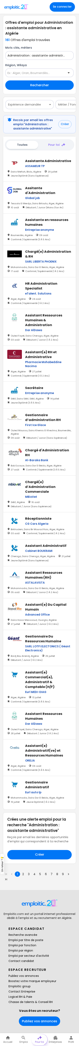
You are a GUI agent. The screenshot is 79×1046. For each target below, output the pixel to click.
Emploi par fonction (22, 945)
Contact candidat (21, 961)
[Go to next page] (68, 874)
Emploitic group (20, 986)
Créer (65, 124)
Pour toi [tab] (54, 145)
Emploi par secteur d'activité (29, 956)
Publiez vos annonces (24, 976)
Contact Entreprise (22, 992)
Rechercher (39, 85)
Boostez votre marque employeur (32, 981)
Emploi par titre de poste (26, 940)
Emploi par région (21, 950)
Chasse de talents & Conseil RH (31, 1002)
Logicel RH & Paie (20, 997)
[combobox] (37, 55)
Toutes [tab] (22, 145)
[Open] (69, 73)
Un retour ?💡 (2, 864)
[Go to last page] (6, 879)
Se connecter (62, 7)
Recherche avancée (23, 935)
